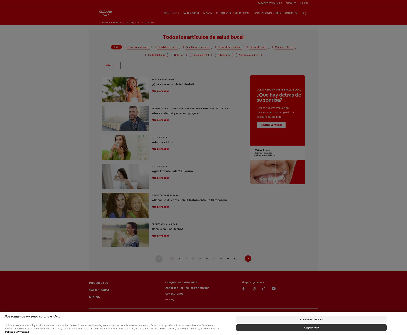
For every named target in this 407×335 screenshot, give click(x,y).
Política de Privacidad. (17, 331)
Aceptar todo (311, 327)
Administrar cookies (311, 319)
